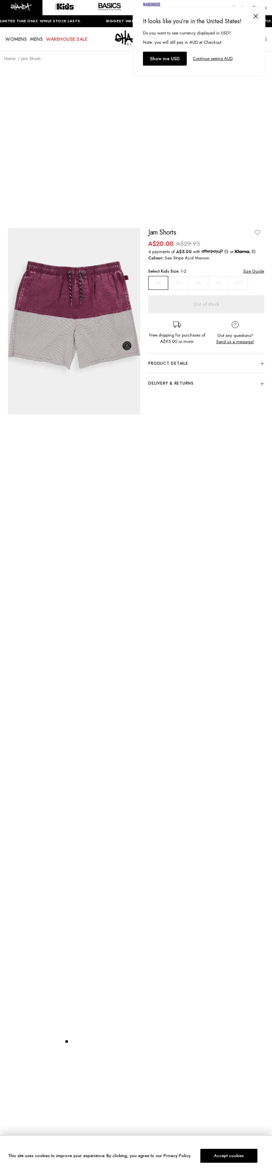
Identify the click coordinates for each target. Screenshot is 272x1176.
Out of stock (206, 304)
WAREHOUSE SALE (66, 39)
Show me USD (165, 58)
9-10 (238, 283)
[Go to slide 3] (80, 1041)
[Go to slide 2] (73, 1041)
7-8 (218, 283)
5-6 (198, 283)
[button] (21, 7)
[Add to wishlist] (257, 232)
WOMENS (16, 39)
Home (9, 58)
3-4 (178, 283)
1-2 (158, 283)
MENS (36, 39)
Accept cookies (229, 1155)
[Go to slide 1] (66, 1041)
